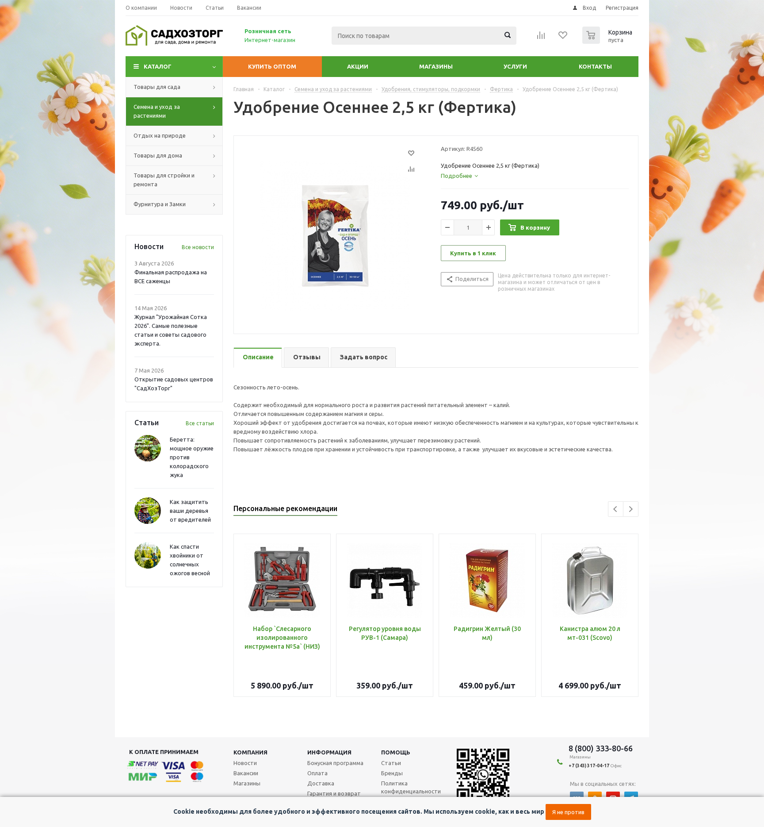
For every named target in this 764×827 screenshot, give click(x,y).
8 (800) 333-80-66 (601, 748)
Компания (250, 752)
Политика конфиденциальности (411, 787)
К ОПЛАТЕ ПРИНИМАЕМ (164, 752)
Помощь (395, 752)
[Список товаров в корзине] (608, 41)
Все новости (198, 247)
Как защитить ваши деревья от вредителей (190, 511)
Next (630, 509)
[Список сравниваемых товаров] (541, 38)
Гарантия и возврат (334, 793)
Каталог (158, 66)
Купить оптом (272, 66)
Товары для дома (158, 155)
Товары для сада (157, 87)
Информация (329, 752)
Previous (615, 509)
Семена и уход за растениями (157, 111)
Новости (245, 763)
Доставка (320, 783)
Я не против (568, 812)
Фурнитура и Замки (160, 204)
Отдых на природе (160, 135)
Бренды (392, 773)
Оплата (317, 773)
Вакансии (245, 773)
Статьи (391, 763)
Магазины (436, 66)
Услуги (515, 66)
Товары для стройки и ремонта (164, 179)
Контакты (595, 66)
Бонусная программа (335, 763)
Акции (357, 66)
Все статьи (200, 423)
